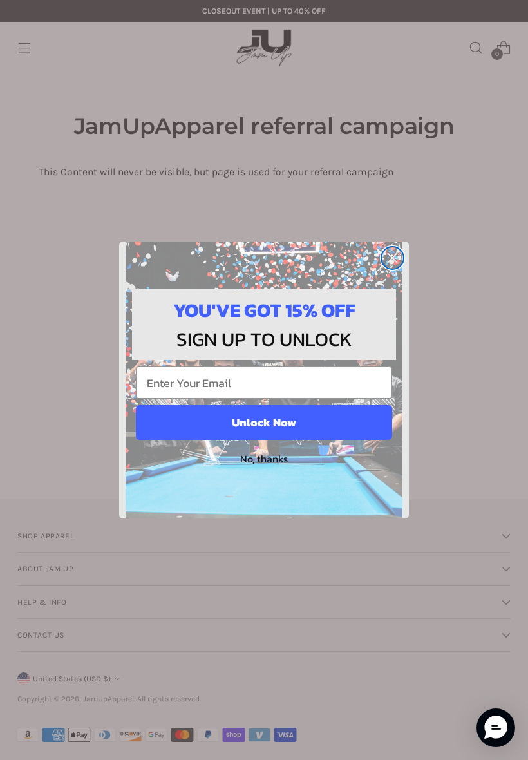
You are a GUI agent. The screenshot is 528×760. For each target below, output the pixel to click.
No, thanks (264, 458)
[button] (495, 727)
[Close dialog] (392, 258)
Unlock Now (264, 422)
